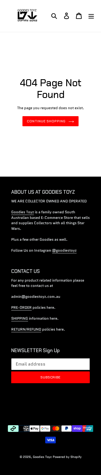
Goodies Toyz (22, 212)
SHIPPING (19, 318)
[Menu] (91, 16)
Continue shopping (46, 121)
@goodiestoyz (64, 250)
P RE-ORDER (21, 307)
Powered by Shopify (67, 457)
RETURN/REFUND (26, 329)
